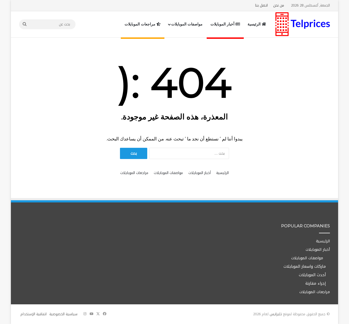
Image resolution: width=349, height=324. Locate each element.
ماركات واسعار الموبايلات (305, 266)
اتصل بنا (261, 5)
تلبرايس (276, 314)
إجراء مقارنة (315, 283)
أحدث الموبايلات (312, 275)
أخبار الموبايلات (223, 24)
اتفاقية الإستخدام (33, 314)
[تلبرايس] (302, 24)
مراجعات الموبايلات (141, 24)
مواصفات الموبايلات (187, 24)
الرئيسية (255, 24)
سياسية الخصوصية (63, 314)
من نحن (278, 5)
